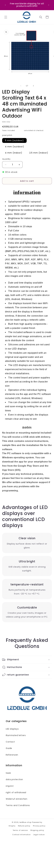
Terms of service (20, 830)
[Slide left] (21, 86)
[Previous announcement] (5, 5)
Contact (10, 741)
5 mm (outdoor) (14, 140)
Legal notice (38, 834)
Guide (9, 748)
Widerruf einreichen (16, 798)
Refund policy (24, 826)
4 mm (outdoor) (14, 146)
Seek (8, 773)
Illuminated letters (16, 735)
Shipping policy (37, 830)
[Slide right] (33, 86)
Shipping (19, 130)
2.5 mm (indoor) (38, 152)
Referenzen (12, 754)
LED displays (12, 728)
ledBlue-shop (25, 822)
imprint (10, 786)
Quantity (6, 159)
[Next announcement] (49, 5)
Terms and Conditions (18, 805)
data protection (14, 779)
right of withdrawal (16, 792)
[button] (6, 17)
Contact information (21, 834)
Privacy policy (39, 826)
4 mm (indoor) (13, 152)
